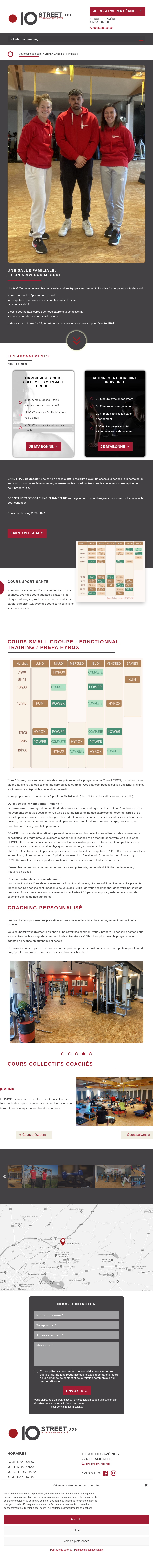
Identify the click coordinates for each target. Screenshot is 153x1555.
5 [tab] (90, 1053)
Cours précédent (34, 1134)
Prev (5, 1176)
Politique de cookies (61, 1549)
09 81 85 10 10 (103, 27)
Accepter (76, 1519)
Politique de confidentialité (88, 1549)
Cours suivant (137, 1134)
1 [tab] (62, 1053)
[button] (146, 1485)
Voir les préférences (76, 1541)
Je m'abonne (41, 447)
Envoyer (74, 1391)
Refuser (76, 1530)
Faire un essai (25, 533)
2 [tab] (69, 1053)
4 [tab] (83, 1053)
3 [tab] (76, 1053)
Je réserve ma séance (115, 11)
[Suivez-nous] (106, 1473)
